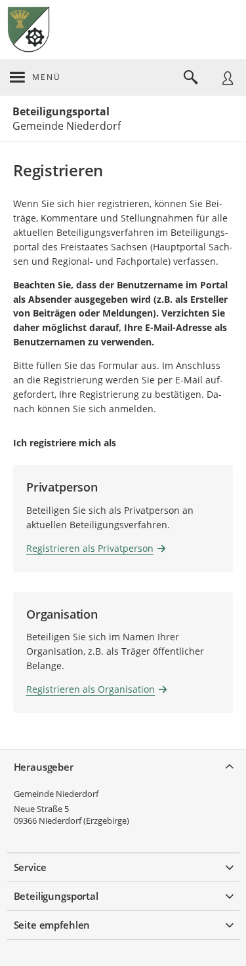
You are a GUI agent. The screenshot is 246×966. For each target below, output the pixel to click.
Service (30, 867)
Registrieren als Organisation (90, 689)
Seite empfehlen (52, 924)
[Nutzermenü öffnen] (227, 77)
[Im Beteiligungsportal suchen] (191, 77)
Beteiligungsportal (61, 111)
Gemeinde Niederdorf (56, 794)
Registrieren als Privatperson (90, 548)
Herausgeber (43, 766)
